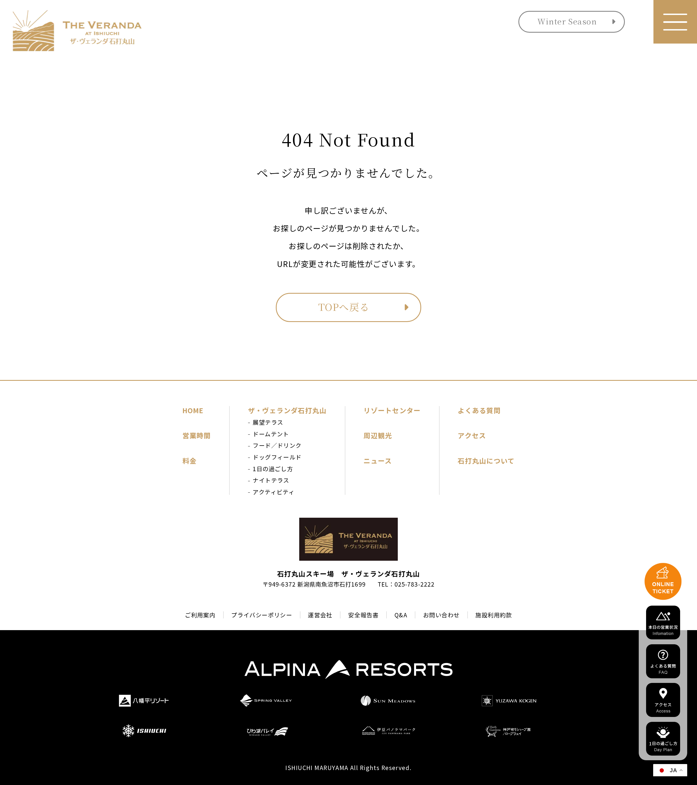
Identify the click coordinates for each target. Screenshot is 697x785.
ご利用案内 (200, 614)
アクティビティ (274, 492)
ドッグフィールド (277, 457)
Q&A (401, 614)
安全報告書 (363, 614)
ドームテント (271, 434)
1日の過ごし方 (273, 468)
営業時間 (196, 435)
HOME (193, 410)
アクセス (472, 435)
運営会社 (320, 614)
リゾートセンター (392, 410)
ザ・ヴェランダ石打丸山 (287, 410)
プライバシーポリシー (261, 614)
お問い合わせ (441, 614)
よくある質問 (479, 410)
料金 (189, 460)
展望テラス (268, 422)
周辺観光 (377, 435)
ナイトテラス (271, 480)
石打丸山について (486, 460)
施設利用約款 (493, 614)
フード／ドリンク (277, 445)
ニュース (377, 460)
